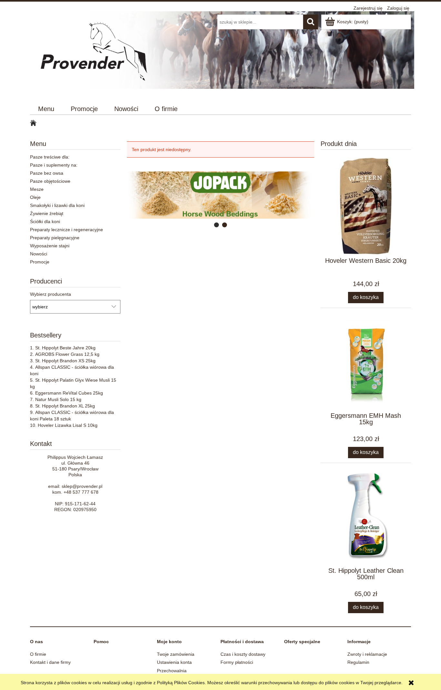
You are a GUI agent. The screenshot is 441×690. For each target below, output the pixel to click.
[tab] (216, 224)
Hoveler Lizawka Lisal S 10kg (67, 425)
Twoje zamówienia (175, 654)
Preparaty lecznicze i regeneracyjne (66, 229)
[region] (220, 195)
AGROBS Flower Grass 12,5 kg (67, 354)
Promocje (39, 261)
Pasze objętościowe (50, 181)
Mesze (37, 189)
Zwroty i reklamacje (367, 654)
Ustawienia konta (174, 662)
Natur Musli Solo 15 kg (58, 399)
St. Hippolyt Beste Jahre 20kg (65, 347)
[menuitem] (46, 109)
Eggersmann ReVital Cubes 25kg (69, 393)
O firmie (38, 654)
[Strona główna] (95, 54)
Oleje (35, 197)
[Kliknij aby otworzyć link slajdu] (205, 195)
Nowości (38, 253)
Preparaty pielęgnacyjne (54, 237)
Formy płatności (237, 662)
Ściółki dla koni (45, 221)
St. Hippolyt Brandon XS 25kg (65, 360)
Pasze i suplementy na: (53, 165)
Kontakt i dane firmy (50, 662)
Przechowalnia (172, 670)
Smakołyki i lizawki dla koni (57, 205)
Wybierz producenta (50, 294)
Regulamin (358, 662)
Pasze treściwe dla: (49, 157)
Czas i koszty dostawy (243, 654)
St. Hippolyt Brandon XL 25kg (65, 405)
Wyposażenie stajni (49, 245)
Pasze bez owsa (46, 173)
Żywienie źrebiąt (46, 213)
